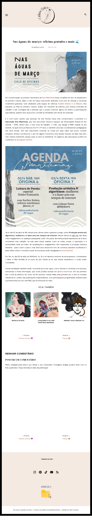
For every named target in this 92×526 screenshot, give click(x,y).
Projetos (52, 47)
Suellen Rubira (64, 104)
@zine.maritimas (65, 271)
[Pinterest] (40, 472)
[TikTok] (46, 472)
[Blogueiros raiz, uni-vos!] (46, 487)
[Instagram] (34, 472)
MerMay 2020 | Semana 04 (74, 321)
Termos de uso (47, 459)
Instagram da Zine (24, 140)
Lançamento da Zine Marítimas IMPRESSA (46, 322)
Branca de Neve (18, 321)
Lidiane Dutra (26, 510)
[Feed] (57, 472)
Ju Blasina (77, 104)
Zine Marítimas (48, 98)
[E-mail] (51, 472)
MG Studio (74, 510)
